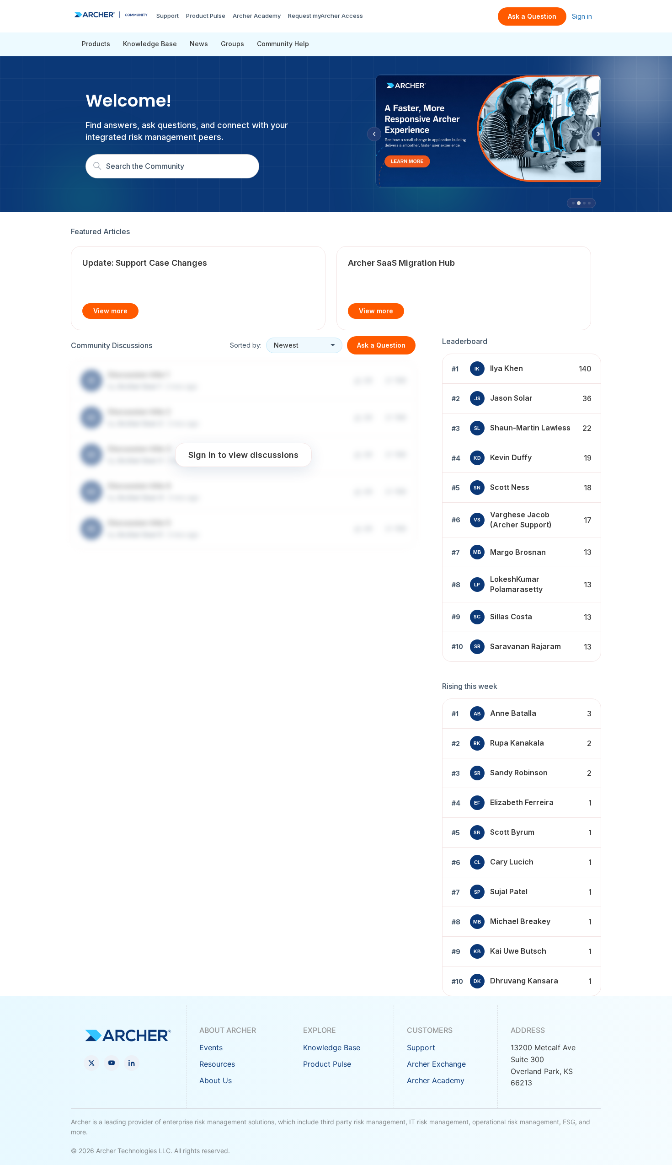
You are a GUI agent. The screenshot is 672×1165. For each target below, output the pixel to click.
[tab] (573, 203)
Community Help (283, 44)
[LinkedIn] (131, 1063)
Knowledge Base (150, 44)
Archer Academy (257, 15)
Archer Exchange (436, 1063)
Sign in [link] (582, 16)
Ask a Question (532, 16)
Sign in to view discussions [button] (243, 454)
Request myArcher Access (325, 15)
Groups (232, 44)
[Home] (111, 14)
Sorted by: (245, 345)
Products (96, 44)
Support (167, 15)
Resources (217, 1063)
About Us (215, 1080)
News (199, 44)
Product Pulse (205, 15)
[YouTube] (111, 1063)
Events (211, 1047)
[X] (91, 1063)
